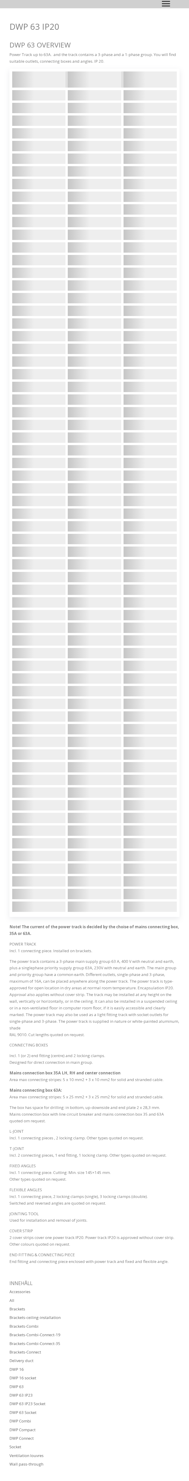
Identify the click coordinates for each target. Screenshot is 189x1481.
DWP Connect (21, 1438)
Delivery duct (21, 1360)
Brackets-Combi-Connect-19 (34, 1334)
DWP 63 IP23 (21, 1395)
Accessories (19, 1291)
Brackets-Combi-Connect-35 (34, 1343)
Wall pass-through (26, 1464)
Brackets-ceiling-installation (35, 1317)
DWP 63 (16, 1386)
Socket (15, 1446)
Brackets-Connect (25, 1352)
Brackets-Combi (23, 1326)
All (11, 1300)
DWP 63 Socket (22, 1412)
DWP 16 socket (22, 1377)
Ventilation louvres (26, 1455)
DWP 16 (16, 1369)
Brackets (17, 1309)
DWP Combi (20, 1421)
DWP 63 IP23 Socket (27, 1403)
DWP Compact (22, 1429)
